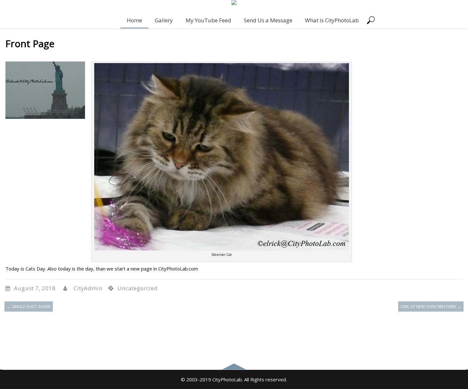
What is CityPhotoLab (332, 20)
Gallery (164, 20)
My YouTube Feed (208, 20)
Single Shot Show (29, 306)
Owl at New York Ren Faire (431, 306)
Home (134, 20)
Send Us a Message (268, 20)
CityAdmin (88, 288)
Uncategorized (137, 288)
